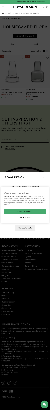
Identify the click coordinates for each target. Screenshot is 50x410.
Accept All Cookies (24, 211)
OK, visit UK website (25, 228)
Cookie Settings (25, 217)
